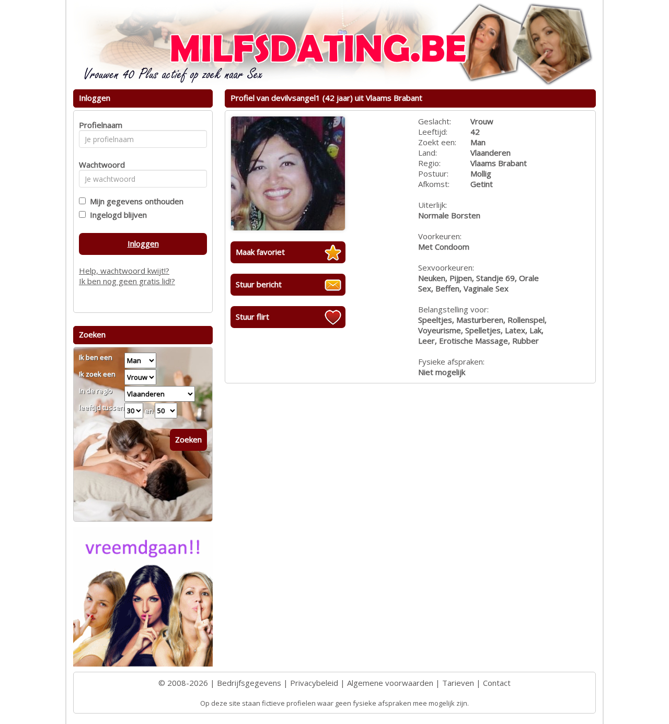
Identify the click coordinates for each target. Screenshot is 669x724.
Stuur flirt (252, 316)
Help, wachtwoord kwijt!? (124, 270)
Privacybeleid (314, 683)
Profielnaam (99, 125)
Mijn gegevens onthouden (134, 201)
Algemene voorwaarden (390, 683)
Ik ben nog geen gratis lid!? (127, 281)
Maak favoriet (260, 252)
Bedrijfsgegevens (249, 683)
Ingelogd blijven (116, 214)
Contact (497, 683)
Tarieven (458, 683)
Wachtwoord (99, 164)
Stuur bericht (259, 284)
